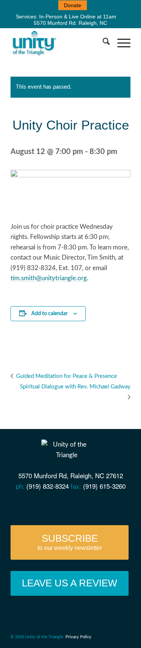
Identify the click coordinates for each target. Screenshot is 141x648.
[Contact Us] (24, 505)
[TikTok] (110, 505)
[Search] (102, 43)
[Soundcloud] (82, 505)
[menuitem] (73, 5)
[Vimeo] (67, 505)
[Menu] (120, 43)
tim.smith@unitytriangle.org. (49, 278)
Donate (72, 5)
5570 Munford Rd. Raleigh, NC (70, 23)
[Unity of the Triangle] (58, 43)
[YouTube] (53, 505)
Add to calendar (49, 313)
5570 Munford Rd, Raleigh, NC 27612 (70, 475)
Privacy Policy (78, 637)
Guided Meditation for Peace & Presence (66, 376)
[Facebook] (38, 505)
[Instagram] (96, 505)
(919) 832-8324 (47, 486)
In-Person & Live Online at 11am (77, 17)
